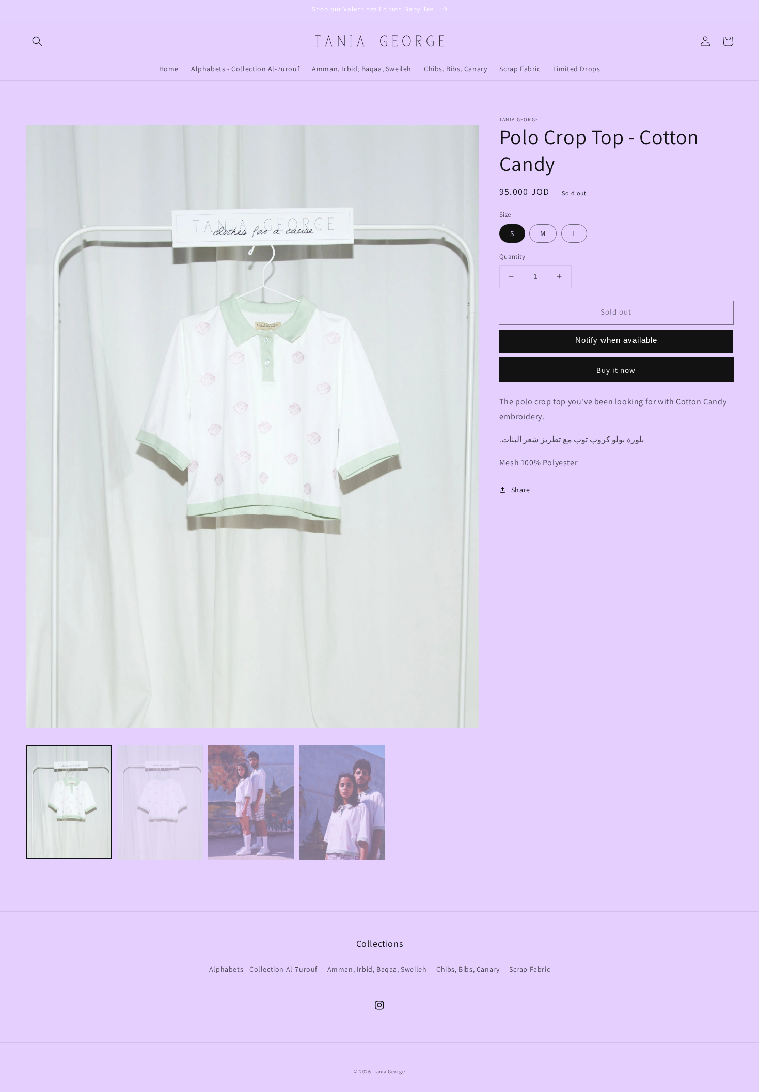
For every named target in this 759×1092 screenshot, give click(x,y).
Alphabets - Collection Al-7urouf (263, 969)
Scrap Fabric (529, 969)
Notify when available (616, 340)
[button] (37, 41)
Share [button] (520, 489)
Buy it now (616, 370)
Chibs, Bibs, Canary (467, 969)
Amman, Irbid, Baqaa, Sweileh (377, 969)
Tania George (389, 1071)
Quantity (512, 256)
